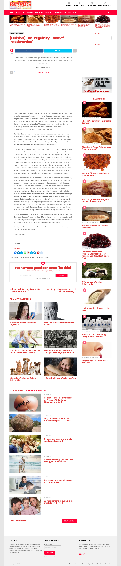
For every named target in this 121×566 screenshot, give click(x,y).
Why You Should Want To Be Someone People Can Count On (58, 419)
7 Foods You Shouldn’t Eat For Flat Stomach (17, 25)
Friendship (28, 257)
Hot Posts (92, 5)
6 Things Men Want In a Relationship (92, 283)
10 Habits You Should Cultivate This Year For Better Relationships (24, 351)
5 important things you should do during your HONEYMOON (58, 460)
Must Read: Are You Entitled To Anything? (22, 323)
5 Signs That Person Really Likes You (60, 378)
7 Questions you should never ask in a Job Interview (58, 481)
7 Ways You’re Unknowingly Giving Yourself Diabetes (94, 335)
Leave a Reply (69, 521)
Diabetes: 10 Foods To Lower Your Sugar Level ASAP (34, 25)
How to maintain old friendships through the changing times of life (59, 351)
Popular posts (80, 5)
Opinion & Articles (16, 33)
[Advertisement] (97, 60)
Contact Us (72, 13)
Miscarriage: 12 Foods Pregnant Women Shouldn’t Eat (84, 25)
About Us (77, 564)
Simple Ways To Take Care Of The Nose (95, 361)
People (35, 257)
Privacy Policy (60, 13)
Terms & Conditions (97, 564)
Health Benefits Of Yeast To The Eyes (96, 309)
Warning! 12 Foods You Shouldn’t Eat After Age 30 (51, 25)
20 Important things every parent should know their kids (58, 502)
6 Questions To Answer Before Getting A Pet (22, 379)
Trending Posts (104, 5)
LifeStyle (48, 13)
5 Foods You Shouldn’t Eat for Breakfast (68, 25)
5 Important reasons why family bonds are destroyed (58, 440)
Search (109, 12)
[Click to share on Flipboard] (28, 252)
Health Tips (39, 13)
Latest (69, 5)
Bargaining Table (17, 257)
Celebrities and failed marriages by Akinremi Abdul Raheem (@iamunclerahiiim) (58, 400)
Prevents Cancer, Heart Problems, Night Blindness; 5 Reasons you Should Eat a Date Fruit (102, 26)
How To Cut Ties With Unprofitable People (59, 323)
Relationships (28, 13)
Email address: (48, 544)
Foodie (18, 13)
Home (12, 13)
